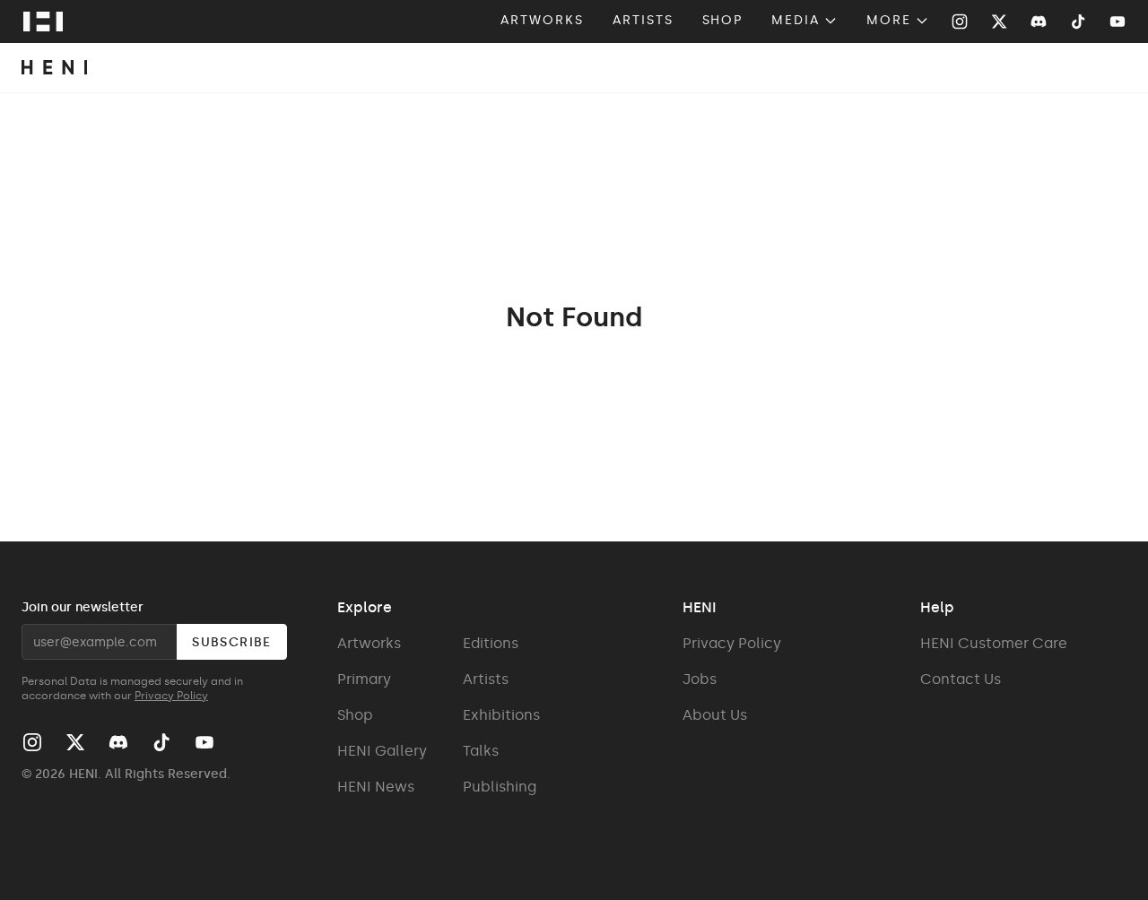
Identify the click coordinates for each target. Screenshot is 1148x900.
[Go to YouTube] (1117, 21)
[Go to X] (999, 21)
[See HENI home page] (43, 21)
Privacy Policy (171, 695)
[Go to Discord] (1039, 21)
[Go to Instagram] (960, 21)
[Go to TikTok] (1078, 21)
